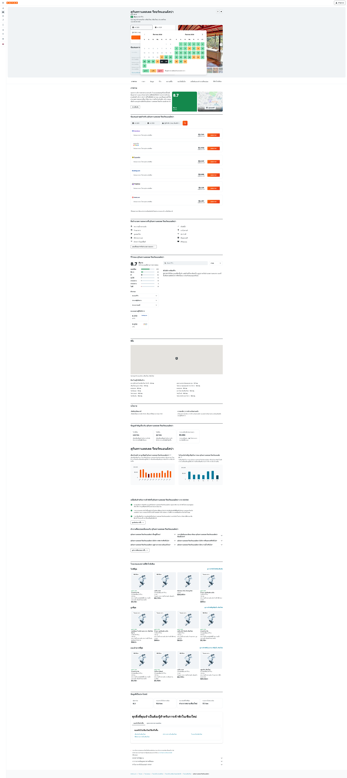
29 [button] (166, 61)
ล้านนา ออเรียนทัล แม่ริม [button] (207, 592)
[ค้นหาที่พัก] (3, 12)
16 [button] (170, 53)
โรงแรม (140, 774)
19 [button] (153, 57)
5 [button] (153, 48)
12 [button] (153, 53)
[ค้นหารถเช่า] (3, 16)
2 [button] (170, 44)
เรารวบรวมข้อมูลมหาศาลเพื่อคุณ (143, 761)
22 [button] (166, 57)
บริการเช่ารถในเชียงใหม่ (170, 734)
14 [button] (162, 53)
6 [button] (157, 48)
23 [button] (170, 57)
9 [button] (170, 48)
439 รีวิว (140, 17)
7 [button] (161, 48)
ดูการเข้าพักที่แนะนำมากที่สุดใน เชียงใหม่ (211, 648)
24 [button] (144, 61)
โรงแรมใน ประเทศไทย (157, 774)
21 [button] (162, 57)
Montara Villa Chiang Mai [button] (184, 591)
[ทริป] (3, 39)
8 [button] (166, 48)
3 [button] (144, 48)
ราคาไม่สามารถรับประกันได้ (165, 752)
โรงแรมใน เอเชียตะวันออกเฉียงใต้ (173, 774)
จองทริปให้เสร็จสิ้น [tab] (138, 723)
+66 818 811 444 (135, 22)
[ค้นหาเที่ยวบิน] (3, 8)
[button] (3, 3)
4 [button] (148, 48)
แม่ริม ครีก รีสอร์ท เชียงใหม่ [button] (185, 631)
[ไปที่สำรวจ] (3, 30)
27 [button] (157, 61)
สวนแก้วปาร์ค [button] (135, 592)
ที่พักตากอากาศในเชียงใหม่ (142, 737)
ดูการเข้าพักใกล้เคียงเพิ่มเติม (215, 569)
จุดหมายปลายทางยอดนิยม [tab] (154, 723)
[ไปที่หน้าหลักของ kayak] (12, 3)
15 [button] (166, 53)
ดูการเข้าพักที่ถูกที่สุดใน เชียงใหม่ (214, 607)
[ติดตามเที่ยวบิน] (3, 34)
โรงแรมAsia (147, 774)
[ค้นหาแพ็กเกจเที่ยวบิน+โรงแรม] (3, 20)
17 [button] (144, 57)
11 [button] (148, 53)
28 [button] (162, 61)
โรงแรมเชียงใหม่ (187, 774)
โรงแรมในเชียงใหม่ (196, 734)
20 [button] (157, 57)
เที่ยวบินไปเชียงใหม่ (140, 734)
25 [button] (149, 61)
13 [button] (157, 53)
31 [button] (144, 66)
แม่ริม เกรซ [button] (157, 591)
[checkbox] (140, 317)
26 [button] (153, 61)
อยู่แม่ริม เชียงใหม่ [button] (205, 669)
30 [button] (170, 61)
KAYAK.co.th (133, 774)
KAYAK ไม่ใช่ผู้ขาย (138, 758)
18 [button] (149, 57)
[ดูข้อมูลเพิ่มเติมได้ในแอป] (3, 25)
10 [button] (144, 53)
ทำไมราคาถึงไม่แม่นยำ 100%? (142, 764)
